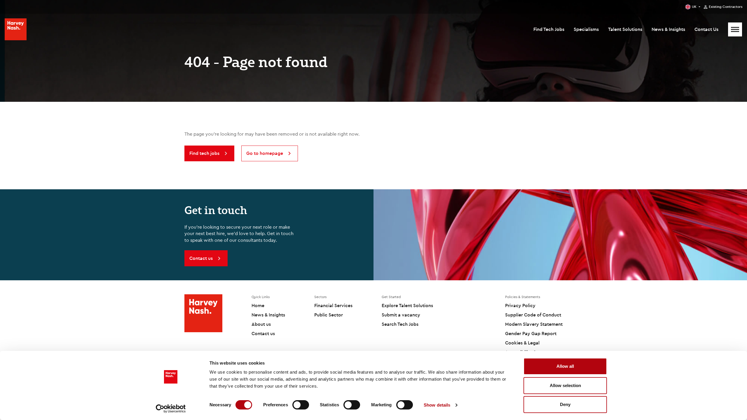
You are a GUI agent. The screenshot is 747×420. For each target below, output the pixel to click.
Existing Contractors (725, 7)
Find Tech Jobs (548, 29)
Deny (565, 404)
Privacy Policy (520, 305)
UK (694, 6)
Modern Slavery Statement (534, 324)
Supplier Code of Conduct (533, 315)
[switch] (300, 405)
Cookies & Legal (522, 343)
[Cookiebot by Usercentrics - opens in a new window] (170, 408)
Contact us (263, 333)
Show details (437, 404)
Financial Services (333, 305)
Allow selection (565, 385)
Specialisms (586, 29)
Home (258, 305)
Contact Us (706, 29)
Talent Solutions (625, 29)
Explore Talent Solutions (407, 305)
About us (261, 324)
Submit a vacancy (401, 315)
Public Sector (328, 315)
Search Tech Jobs (400, 324)
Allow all (565, 366)
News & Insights (668, 29)
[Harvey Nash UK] (16, 29)
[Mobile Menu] (735, 29)
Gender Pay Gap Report (530, 333)
